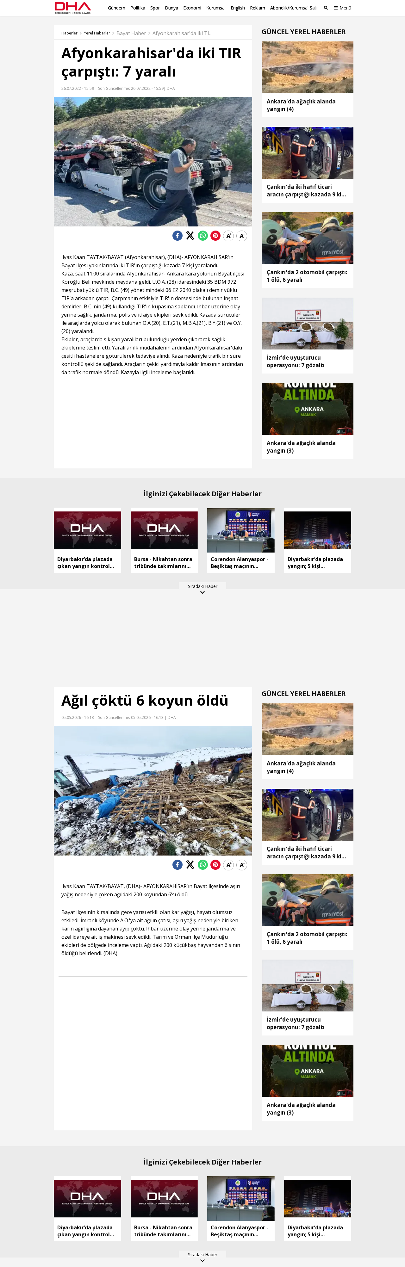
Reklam (257, 8)
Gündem (116, 8)
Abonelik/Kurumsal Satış (295, 8)
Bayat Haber (131, 33)
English (238, 8)
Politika (137, 8)
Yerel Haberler (97, 33)
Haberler (69, 33)
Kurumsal (216, 8)
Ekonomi (192, 8)
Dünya (171, 8)
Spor (155, 8)
